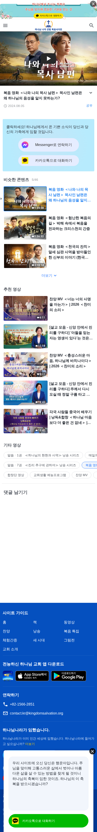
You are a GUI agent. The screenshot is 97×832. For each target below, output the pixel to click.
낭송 (36, 631)
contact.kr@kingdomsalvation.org (36, 713)
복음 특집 (71, 631)
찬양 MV (82, 475)
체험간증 (10, 640)
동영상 (69, 622)
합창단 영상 (15, 475)
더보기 (47, 275)
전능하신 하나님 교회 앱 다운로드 (33, 664)
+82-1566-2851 (22, 704)
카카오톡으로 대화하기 (38, 821)
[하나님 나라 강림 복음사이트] (48, 25)
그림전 (69, 640)
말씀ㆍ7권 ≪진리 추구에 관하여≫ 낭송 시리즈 (41, 465)
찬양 (6, 631)
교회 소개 (10, 649)
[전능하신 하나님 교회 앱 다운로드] (8, 676)
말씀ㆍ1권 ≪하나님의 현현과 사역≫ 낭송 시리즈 (43, 455)
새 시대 (39, 640)
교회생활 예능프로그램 (50, 475)
